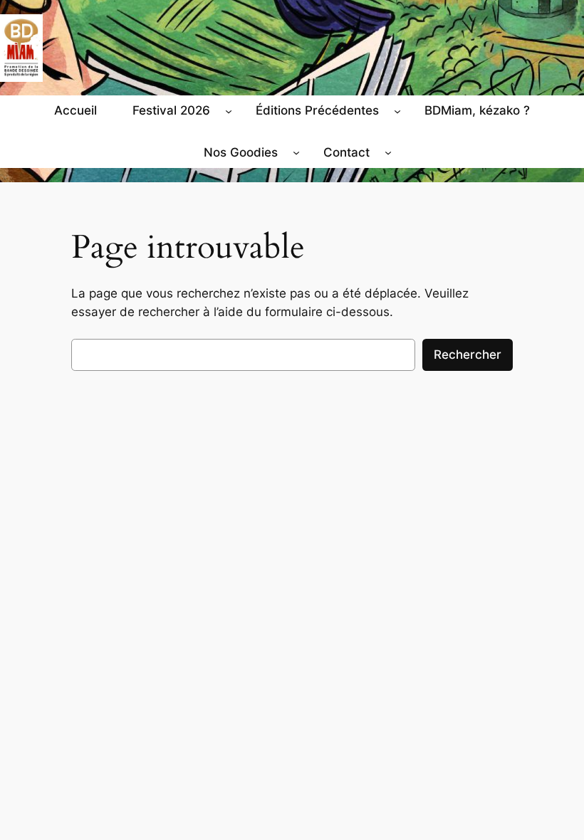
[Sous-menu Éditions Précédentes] (397, 110)
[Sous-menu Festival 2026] (228, 110)
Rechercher (467, 354)
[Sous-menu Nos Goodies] (296, 152)
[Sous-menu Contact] (388, 152)
